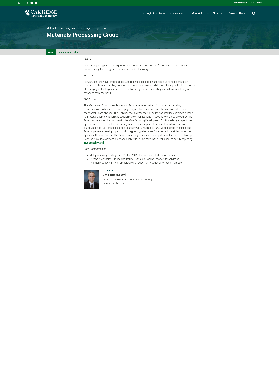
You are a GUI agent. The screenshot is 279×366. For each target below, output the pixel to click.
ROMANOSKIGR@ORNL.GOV (114, 183)
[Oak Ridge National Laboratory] (40, 13)
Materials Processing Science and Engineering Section (76, 28)
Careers (232, 13)
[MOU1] (99, 142)
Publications (64, 52)
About (51, 52)
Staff (77, 52)
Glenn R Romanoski (114, 174)
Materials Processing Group (82, 35)
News (242, 13)
